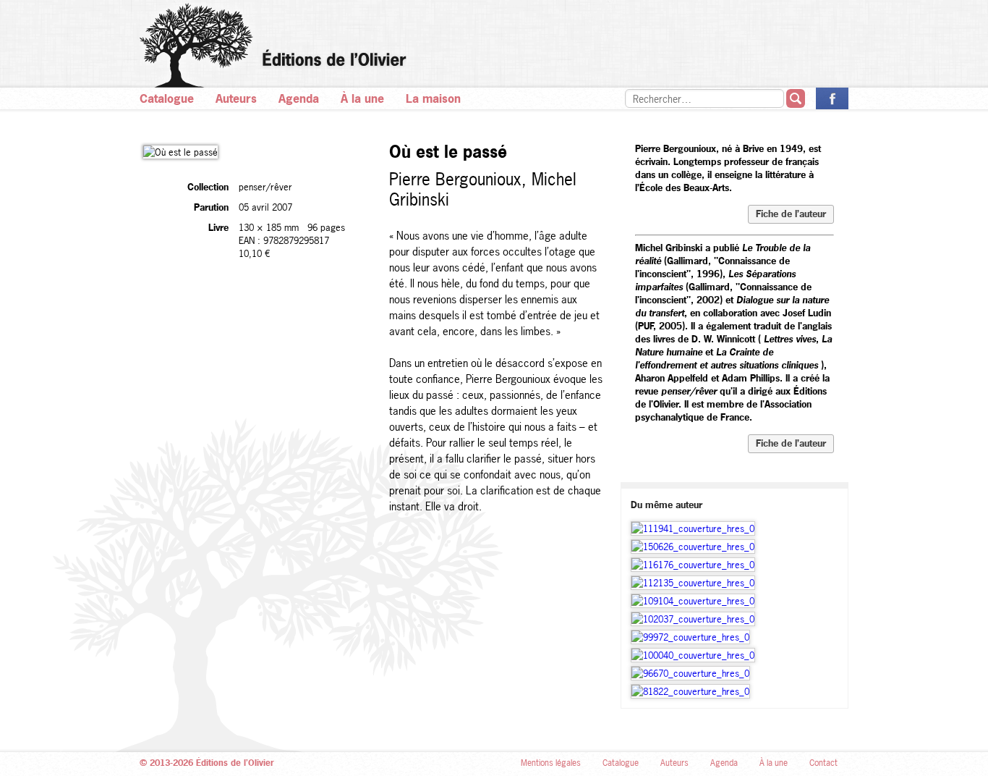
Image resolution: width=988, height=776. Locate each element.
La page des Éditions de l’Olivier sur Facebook (832, 98)
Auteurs (236, 98)
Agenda (298, 98)
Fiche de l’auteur (791, 213)
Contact (823, 763)
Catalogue (167, 98)
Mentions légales (551, 763)
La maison (433, 98)
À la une (362, 98)
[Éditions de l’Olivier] (494, 45)
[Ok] (795, 98)
